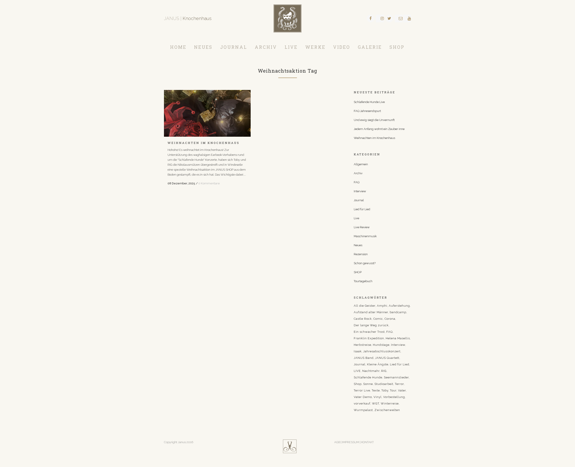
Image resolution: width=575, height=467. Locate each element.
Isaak (358, 351)
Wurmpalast (363, 410)
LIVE (357, 371)
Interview (360, 191)
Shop (358, 384)
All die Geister (364, 305)
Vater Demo (363, 397)
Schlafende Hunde (368, 377)
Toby (384, 390)
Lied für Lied (362, 209)
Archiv (358, 173)
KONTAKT (367, 442)
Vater (402, 390)
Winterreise (390, 403)
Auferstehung (399, 305)
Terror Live (362, 390)
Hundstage (381, 344)
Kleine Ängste (377, 364)
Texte (376, 390)
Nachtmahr (371, 371)
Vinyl (378, 397)
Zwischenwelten (387, 410)
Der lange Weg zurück (371, 325)
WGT (375, 403)
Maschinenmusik (365, 236)
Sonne (368, 384)
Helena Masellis (398, 338)
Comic (378, 318)
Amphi (382, 305)
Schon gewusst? (365, 263)
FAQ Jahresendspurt (367, 111)
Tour (393, 390)
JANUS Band (364, 358)
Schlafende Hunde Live (369, 102)
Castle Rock (363, 318)
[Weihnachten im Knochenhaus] (207, 113)
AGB (337, 442)
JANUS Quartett (387, 358)
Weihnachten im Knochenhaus (203, 143)
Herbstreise (362, 344)
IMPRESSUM (351, 442)
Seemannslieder (396, 377)
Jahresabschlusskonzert (381, 351)
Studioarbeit (383, 384)
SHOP (358, 272)
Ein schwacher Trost (369, 331)
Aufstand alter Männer (371, 312)
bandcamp (398, 312)
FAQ (356, 182)
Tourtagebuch (363, 281)
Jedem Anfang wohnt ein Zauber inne (379, 129)
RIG (384, 371)
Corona (390, 318)
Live (356, 218)
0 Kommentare (209, 183)
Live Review (362, 227)
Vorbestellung (394, 397)
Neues (358, 245)
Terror (399, 384)
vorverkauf (362, 403)
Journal (359, 200)
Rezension (361, 254)
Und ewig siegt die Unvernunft (374, 120)
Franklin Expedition (369, 338)
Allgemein (361, 164)
